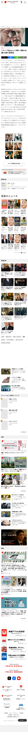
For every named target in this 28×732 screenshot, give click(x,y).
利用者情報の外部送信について (13, 716)
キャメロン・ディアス (5, 342)
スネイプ (3, 339)
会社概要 (6, 713)
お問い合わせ (16, 714)
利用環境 (10, 714)
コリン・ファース (19, 339)
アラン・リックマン (17, 336)
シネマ (2, 336)
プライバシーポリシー (13, 713)
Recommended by (17, 252)
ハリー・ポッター (10, 339)
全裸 (24, 336)
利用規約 (21, 713)
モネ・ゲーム (21, 80)
